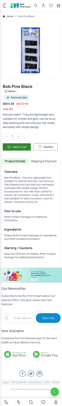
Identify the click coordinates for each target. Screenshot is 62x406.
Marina (11, 91)
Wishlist (48, 147)
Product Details (15, 161)
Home (10, 16)
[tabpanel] (31, 214)
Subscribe (48, 318)
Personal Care (19, 97)
